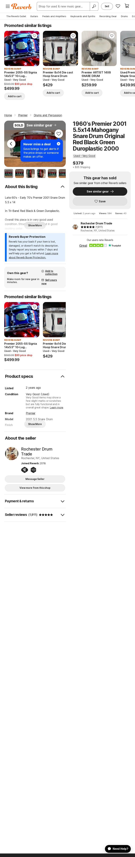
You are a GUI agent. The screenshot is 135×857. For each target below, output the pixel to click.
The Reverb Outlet (16, 16)
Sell (107, 6)
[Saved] (117, 6)
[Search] (94, 6)
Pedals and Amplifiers (54, 16)
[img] (88, 227)
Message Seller (34, 478)
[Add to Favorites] (34, 36)
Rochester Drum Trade (96, 223)
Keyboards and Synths (82, 16)
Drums (124, 16)
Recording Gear (108, 16)
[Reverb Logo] (21, 6)
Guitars (34, 16)
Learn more (56, 407)
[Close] (58, 143)
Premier (30, 413)
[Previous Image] (11, 143)
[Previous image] (9, 48)
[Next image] (34, 48)
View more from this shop (35, 487)
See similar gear (39, 125)
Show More (35, 225)
